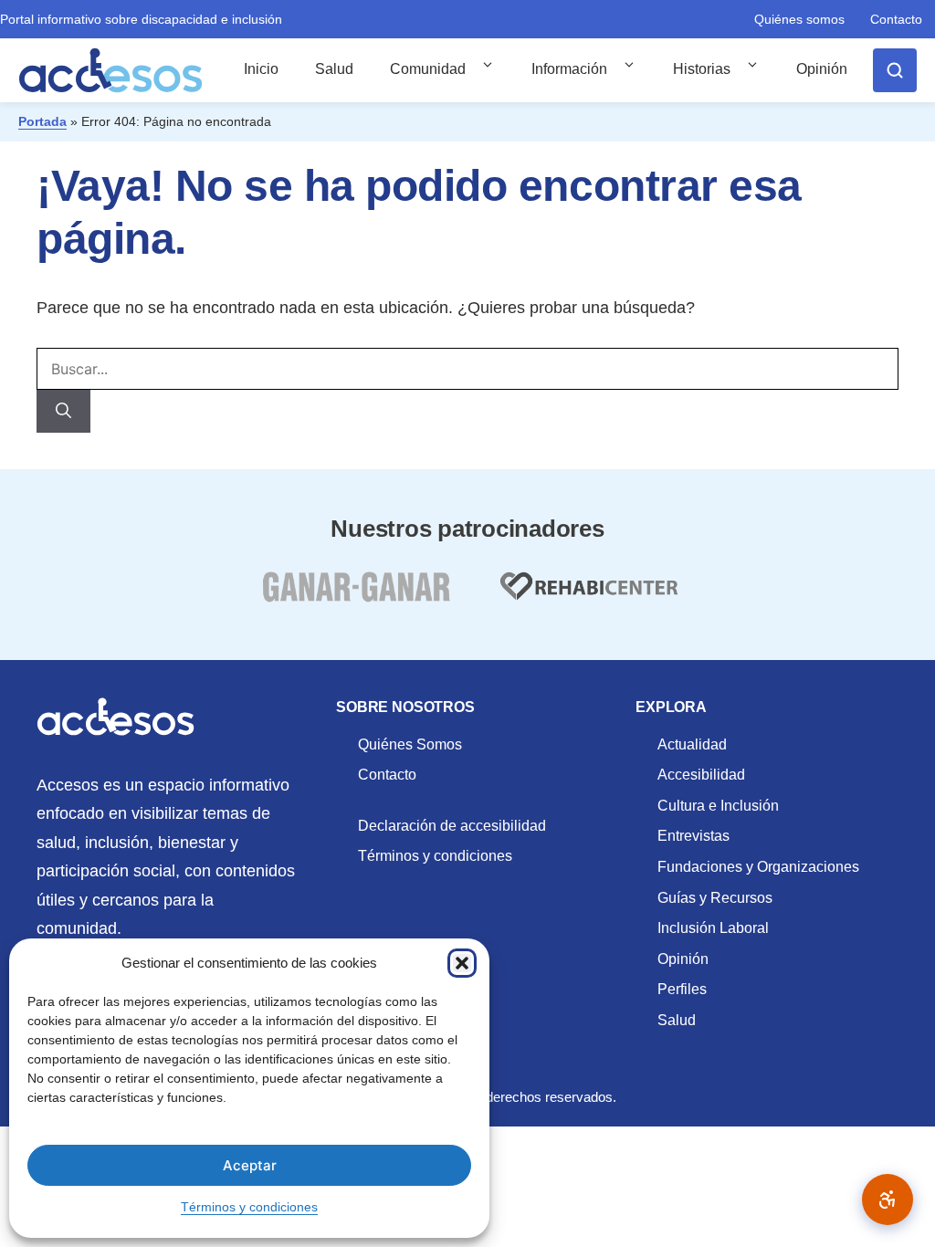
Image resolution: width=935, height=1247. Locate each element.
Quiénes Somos (410, 744)
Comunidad (428, 69)
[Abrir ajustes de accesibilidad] (887, 1199)
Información (569, 69)
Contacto (896, 19)
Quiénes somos (799, 19)
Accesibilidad (701, 774)
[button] (462, 963)
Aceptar (250, 1165)
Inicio (261, 69)
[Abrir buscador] (895, 70)
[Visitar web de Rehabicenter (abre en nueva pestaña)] (587, 597)
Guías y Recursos (714, 898)
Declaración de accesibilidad (452, 825)
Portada (42, 121)
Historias (701, 69)
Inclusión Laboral (713, 928)
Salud (334, 69)
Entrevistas (693, 836)
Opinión (821, 69)
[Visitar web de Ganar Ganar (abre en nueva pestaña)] (355, 597)
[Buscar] (63, 412)
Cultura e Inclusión (718, 805)
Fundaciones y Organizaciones (758, 867)
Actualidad (692, 744)
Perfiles (682, 989)
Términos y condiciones (249, 1207)
